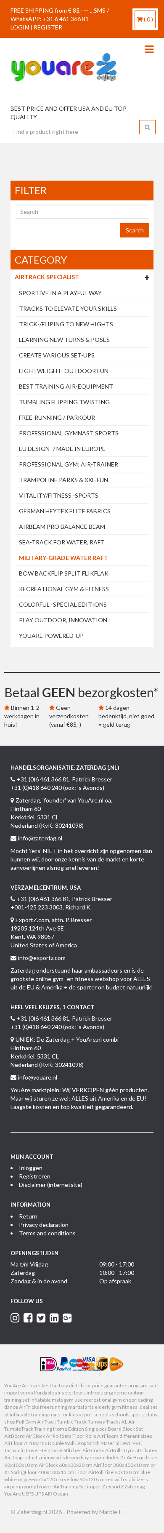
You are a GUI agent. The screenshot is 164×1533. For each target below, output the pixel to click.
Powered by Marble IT (95, 1511)
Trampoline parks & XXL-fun (63, 479)
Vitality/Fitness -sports (58, 495)
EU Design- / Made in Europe (62, 448)
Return (28, 1216)
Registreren (34, 1176)
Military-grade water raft (63, 557)
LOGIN (20, 27)
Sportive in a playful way (60, 292)
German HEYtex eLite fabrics (65, 511)
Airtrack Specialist (47, 276)
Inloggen (30, 1167)
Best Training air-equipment (66, 386)
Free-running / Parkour (57, 417)
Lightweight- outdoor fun (63, 370)
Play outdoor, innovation (63, 620)
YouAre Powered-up (51, 635)
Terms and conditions (47, 1233)
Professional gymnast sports (69, 433)
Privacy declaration (44, 1224)
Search (135, 230)
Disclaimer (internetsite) (50, 1184)
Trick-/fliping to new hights (66, 324)
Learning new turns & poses (64, 339)
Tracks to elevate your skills (68, 308)
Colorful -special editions (63, 604)
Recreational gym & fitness (64, 588)
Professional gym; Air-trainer (68, 464)
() (148, 19)
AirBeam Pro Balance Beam (62, 526)
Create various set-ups (57, 355)
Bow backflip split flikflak (63, 573)
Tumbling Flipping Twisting (64, 401)
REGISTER (48, 27)
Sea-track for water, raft (62, 542)
